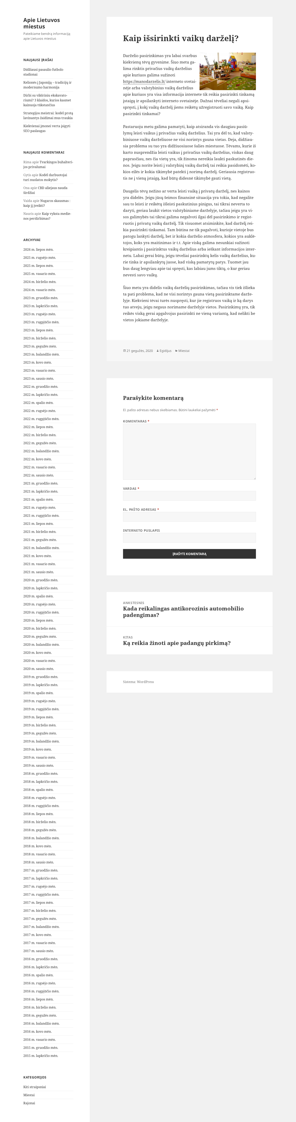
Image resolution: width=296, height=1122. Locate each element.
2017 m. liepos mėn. (38, 902)
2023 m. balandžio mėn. (41, 354)
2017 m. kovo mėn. (37, 935)
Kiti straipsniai (34, 1087)
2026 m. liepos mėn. (38, 249)
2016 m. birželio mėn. (39, 1007)
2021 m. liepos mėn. (38, 523)
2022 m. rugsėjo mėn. (39, 411)
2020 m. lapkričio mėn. (40, 588)
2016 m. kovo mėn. (37, 1031)
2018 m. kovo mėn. (37, 846)
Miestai (29, 1095)
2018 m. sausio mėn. (38, 862)
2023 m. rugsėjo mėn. (39, 314)
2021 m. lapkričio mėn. (40, 491)
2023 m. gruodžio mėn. (40, 298)
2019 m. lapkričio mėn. (40, 685)
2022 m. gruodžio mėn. (40, 386)
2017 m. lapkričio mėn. (40, 878)
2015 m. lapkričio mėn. (40, 1055)
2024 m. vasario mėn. (39, 290)
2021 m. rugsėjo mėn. (39, 507)
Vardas (131, 488)
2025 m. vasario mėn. (39, 273)
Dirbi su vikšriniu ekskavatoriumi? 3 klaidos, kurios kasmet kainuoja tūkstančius (47, 100)
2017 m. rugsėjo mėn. (39, 886)
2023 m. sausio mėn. (38, 378)
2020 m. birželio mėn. (39, 628)
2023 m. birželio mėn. (39, 338)
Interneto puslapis (141, 530)
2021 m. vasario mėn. (39, 564)
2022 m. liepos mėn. (38, 427)
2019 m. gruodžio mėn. (40, 677)
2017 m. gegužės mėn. (40, 918)
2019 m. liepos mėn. (38, 717)
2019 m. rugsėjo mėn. (39, 701)
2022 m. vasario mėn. (39, 467)
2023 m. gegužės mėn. (40, 346)
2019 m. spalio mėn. (38, 693)
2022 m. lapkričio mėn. (40, 394)
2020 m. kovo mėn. (37, 652)
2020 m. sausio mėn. (38, 669)
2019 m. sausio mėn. (38, 765)
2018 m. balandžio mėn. (41, 838)
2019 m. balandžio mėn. (41, 741)
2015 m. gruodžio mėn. (40, 1047)
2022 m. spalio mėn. (38, 402)
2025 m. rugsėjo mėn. (39, 257)
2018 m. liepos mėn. (38, 814)
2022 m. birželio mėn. (39, 435)
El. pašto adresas (141, 509)
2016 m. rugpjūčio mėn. (41, 991)
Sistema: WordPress (138, 682)
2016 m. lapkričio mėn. (40, 967)
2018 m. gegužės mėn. (40, 830)
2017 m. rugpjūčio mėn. (41, 894)
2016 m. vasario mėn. (39, 1039)
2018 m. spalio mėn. (38, 789)
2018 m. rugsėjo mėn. (39, 797)
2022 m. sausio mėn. (38, 475)
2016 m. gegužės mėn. (40, 1015)
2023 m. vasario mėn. (39, 370)
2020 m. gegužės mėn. (40, 636)
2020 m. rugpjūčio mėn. (41, 612)
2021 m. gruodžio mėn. (40, 483)
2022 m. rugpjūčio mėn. (41, 419)
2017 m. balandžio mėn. (41, 926)
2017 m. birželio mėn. (39, 910)
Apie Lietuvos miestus (41, 23)
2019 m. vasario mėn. (39, 757)
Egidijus (166, 350)
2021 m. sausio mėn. (38, 572)
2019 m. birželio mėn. (39, 725)
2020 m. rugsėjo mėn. (39, 604)
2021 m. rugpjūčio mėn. (41, 515)
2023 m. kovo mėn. (37, 362)
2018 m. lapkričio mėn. (40, 781)
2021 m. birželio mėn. (39, 531)
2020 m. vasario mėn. (39, 660)
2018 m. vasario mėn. (39, 854)
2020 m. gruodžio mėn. (40, 580)
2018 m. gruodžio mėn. (40, 773)
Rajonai (29, 1103)
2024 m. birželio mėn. (39, 282)
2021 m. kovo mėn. (37, 556)
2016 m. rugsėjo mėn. (39, 983)
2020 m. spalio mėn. (38, 596)
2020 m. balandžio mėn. (41, 644)
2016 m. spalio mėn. (38, 975)
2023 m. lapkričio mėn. (40, 306)
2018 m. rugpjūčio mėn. (41, 806)
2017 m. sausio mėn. (38, 951)
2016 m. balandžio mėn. (41, 1023)
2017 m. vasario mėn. (39, 943)
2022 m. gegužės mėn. (40, 443)
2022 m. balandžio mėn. (41, 451)
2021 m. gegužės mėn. (40, 540)
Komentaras (136, 421)
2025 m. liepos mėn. (38, 265)
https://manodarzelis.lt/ (144, 81)
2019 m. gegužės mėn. (40, 733)
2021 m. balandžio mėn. (41, 548)
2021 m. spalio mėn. (38, 499)
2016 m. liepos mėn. (38, 999)
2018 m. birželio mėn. (39, 822)
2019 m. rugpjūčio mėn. (41, 709)
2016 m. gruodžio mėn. (40, 959)
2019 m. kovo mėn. (37, 749)
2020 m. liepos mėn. (38, 620)
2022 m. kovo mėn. (37, 459)
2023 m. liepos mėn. (38, 330)
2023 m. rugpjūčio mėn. (41, 322)
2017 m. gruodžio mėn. (40, 870)
